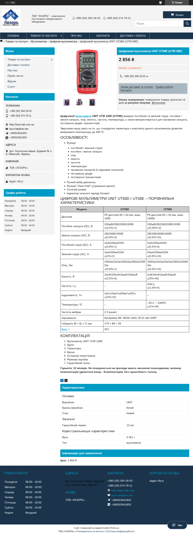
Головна (13, 35)
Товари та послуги (44, 35)
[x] (65, 381)
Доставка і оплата (133, 35)
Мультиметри (39, 41)
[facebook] (62, 381)
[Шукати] (187, 23)
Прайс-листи (15, 75)
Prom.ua (114, 528)
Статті (11, 86)
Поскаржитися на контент (90, 531)
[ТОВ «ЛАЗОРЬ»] (11, 27)
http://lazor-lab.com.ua (21, 124)
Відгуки (12, 81)
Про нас (76, 35)
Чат (180, 525)
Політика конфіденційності (120, 531)
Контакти (103, 35)
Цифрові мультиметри (63, 41)
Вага (64, 329)
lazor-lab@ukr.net (18, 128)
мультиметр (83, 115)
